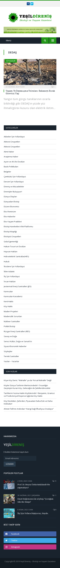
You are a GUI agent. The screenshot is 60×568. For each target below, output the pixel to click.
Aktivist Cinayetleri (12, 141)
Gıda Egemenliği (11, 241)
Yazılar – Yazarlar (11, 361)
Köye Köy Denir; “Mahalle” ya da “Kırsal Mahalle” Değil (27, 380)
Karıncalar (8, 291)
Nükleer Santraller (12, 321)
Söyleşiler (10, 61)
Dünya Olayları (10, 196)
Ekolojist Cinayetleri (12, 236)
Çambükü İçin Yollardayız (15, 176)
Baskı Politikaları (11, 166)
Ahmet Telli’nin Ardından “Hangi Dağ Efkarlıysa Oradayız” (29, 409)
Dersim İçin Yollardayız (14, 181)
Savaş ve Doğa (10, 336)
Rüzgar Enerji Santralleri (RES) (17, 331)
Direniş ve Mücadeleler (14, 186)
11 (55, 495)
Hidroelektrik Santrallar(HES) (16, 256)
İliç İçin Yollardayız (12, 276)
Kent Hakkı (8, 301)
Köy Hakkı (8, 306)
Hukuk (6, 261)
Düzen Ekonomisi (11, 206)
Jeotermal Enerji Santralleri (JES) (17, 286)
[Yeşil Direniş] (30, 17)
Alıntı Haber (9, 151)
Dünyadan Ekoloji (11, 201)
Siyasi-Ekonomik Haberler (15, 346)
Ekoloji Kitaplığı (10, 231)
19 (55, 481)
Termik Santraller (11, 356)
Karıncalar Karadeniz (13, 296)
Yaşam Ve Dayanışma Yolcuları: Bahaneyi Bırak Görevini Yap (30, 92)
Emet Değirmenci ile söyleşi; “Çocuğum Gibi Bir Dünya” (35, 500)
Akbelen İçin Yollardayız (14, 136)
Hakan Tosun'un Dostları (15, 246)
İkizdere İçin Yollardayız (14, 266)
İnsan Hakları (10, 281)
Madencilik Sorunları (13, 316)
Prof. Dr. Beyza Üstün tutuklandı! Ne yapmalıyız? (33, 486)
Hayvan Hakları (10, 251)
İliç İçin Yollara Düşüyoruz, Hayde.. (33, 513)
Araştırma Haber (11, 156)
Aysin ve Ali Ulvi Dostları (14, 161)
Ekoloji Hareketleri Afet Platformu (18, 226)
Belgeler (7, 171)
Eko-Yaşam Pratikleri (13, 221)
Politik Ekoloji (9, 326)
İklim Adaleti (9, 271)
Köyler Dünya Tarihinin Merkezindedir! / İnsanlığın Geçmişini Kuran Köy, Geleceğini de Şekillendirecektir (27, 387)
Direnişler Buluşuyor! (13, 191)
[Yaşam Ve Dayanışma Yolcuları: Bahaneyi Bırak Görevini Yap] (30, 73)
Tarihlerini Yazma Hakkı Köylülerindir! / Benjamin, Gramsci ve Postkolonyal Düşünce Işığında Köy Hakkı (29, 394)
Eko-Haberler (9, 216)
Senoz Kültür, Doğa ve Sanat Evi (18, 341)
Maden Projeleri (11, 311)
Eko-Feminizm (10, 211)
